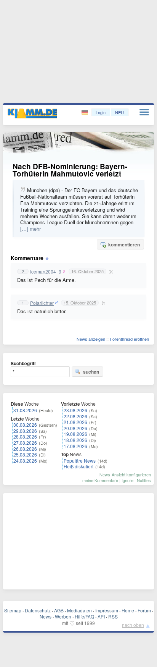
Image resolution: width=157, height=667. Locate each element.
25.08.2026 (25, 454)
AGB (59, 610)
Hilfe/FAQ (84, 616)
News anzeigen (91, 339)
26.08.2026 (25, 448)
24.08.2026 (25, 460)
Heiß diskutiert (78, 466)
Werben (63, 616)
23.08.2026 (75, 410)
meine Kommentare (100, 480)
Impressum (106, 610)
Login (101, 112)
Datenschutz (38, 610)
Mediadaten (79, 610)
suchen (91, 371)
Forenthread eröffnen (129, 339)
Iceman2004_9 (45, 271)
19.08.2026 (75, 434)
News (45, 616)
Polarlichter (42, 303)
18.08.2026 (75, 440)
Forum (144, 610)
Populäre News (80, 460)
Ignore (127, 480)
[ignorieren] (110, 271)
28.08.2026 (25, 436)
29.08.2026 (25, 430)
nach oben (133, 625)
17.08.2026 (75, 446)
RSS (113, 616)
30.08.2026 (25, 424)
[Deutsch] (86, 112)
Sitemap (12, 610)
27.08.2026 (25, 442)
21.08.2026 (75, 422)
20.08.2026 (75, 428)
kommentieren (124, 244)
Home (128, 610)
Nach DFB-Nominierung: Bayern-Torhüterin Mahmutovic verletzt (70, 170)
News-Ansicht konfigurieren (125, 474)
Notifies (144, 480)
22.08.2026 (75, 416)
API (101, 616)
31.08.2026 (25, 410)
